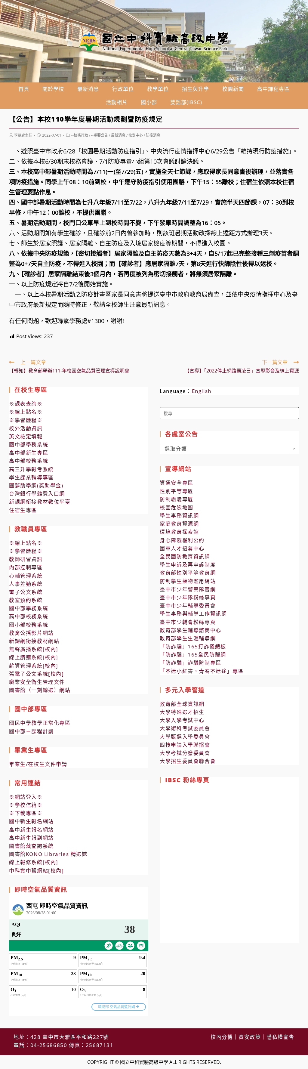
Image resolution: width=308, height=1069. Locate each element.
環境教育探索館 (179, 531)
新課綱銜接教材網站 (34, 641)
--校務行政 (79, 135)
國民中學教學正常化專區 (40, 722)
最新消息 (118, 135)
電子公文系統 (26, 592)
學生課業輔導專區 (31, 477)
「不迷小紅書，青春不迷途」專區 (202, 671)
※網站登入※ (26, 796)
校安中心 (135, 135)
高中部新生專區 (28, 452)
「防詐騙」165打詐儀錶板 (193, 646)
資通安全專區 (176, 482)
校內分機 (222, 1036)
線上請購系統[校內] (33, 657)
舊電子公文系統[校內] (36, 673)
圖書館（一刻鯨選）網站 (40, 690)
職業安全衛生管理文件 (37, 681)
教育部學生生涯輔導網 (188, 638)
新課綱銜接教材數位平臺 (40, 501)
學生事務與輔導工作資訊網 (193, 613)
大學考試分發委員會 (185, 752)
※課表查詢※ (26, 403)
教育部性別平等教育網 (188, 572)
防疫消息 (153, 135)
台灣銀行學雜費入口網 (37, 493)
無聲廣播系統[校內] (33, 649)
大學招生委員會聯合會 (188, 761)
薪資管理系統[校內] (33, 665)
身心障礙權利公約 (182, 540)
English (201, 391)
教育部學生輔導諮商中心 (190, 630)
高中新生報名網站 (31, 829)
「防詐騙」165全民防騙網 (193, 654)
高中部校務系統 (28, 460)
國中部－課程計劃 (31, 731)
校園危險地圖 (176, 507)
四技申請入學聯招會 (185, 744)
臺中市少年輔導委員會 (188, 605)
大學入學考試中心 (182, 720)
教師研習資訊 (26, 559)
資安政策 (250, 1036)
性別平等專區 (176, 491)
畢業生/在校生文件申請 (38, 764)
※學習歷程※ (26, 420)
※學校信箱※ (26, 805)
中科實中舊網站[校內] (36, 870)
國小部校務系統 (28, 624)
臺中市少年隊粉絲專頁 (188, 597)
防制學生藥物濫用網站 (188, 581)
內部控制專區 (26, 567)
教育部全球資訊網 (182, 703)
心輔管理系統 (26, 575)
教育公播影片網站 (31, 632)
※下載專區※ (26, 813)
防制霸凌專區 (176, 499)
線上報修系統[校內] (33, 862)
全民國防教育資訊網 (185, 556)
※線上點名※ (26, 411)
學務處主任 (23, 135)
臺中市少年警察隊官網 (188, 589)
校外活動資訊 (26, 428)
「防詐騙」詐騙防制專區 (190, 662)
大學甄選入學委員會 (185, 736)
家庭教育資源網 (179, 523)
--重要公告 (99, 135)
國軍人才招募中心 (182, 548)
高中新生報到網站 (31, 837)
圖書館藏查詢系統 (31, 845)
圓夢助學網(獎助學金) (36, 485)
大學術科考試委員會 (185, 728)
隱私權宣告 (280, 1036)
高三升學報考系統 (31, 469)
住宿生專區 (23, 510)
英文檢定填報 (26, 436)
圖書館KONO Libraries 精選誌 (48, 854)
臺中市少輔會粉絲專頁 (188, 622)
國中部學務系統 (28, 444)
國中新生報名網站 (31, 821)
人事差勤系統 (26, 583)
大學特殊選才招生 (182, 712)
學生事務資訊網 (179, 515)
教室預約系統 (26, 600)
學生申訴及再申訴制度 (188, 564)
